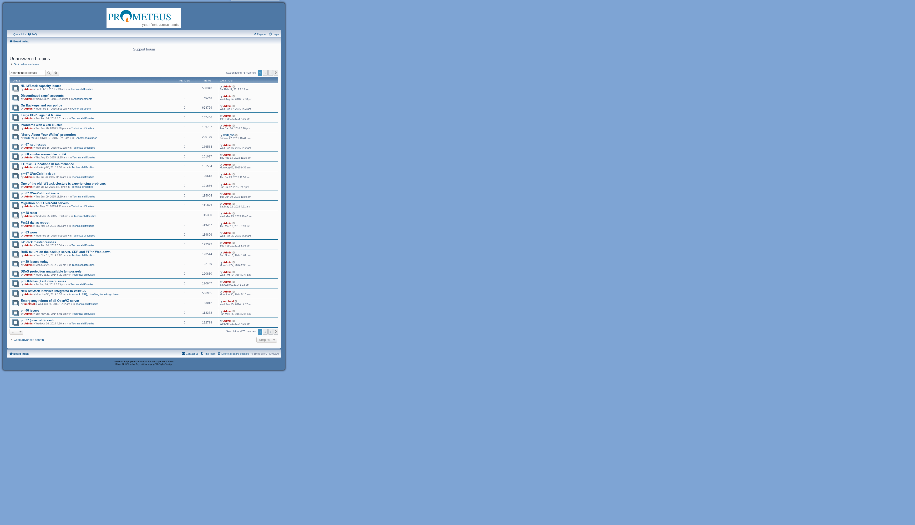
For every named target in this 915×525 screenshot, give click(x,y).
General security (82, 108)
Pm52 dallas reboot (35, 222)
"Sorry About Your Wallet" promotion (48, 134)
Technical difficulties (82, 89)
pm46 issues (30, 310)
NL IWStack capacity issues (41, 86)
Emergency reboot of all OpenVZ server (50, 301)
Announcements (82, 98)
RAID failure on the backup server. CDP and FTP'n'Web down (66, 252)
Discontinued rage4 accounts (42, 95)
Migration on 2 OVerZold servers (45, 203)
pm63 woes (29, 232)
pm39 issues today (34, 261)
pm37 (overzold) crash (37, 320)
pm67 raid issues (33, 144)
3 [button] (270, 73)
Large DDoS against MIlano (41, 115)
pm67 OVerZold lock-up (38, 174)
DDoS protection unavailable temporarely (51, 271)
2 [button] (265, 73)
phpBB (131, 361)
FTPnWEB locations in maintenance (47, 164)
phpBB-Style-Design (161, 364)
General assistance (86, 137)
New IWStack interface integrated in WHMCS (53, 291)
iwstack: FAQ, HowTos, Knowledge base (95, 294)
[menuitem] (32, 34)
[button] (276, 73)
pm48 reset (29, 213)
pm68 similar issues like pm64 (43, 154)
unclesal (29, 304)
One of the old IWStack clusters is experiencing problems (63, 183)
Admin (28, 89)
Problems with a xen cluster (41, 125)
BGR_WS (30, 137)
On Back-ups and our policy (41, 105)
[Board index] (144, 17)
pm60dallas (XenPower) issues (43, 281)
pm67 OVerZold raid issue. (40, 193)
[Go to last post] (233, 86)
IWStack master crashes (38, 242)
